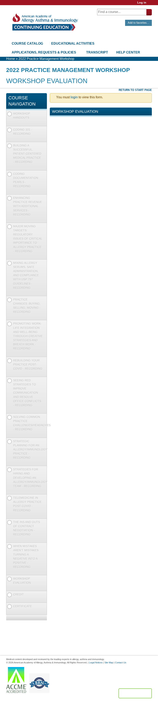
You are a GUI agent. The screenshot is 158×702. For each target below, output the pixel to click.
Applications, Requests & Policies (44, 52)
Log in (141, 2)
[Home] (44, 22)
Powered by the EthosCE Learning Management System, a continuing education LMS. (135, 693)
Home (10, 58)
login (74, 97)
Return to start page (135, 90)
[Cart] (150, 4)
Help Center (128, 52)
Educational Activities (72, 43)
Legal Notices (96, 662)
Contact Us (120, 662)
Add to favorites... (138, 22)
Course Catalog (27, 43)
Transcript (97, 52)
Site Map (109, 662)
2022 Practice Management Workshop (46, 58)
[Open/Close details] (43, 122)
